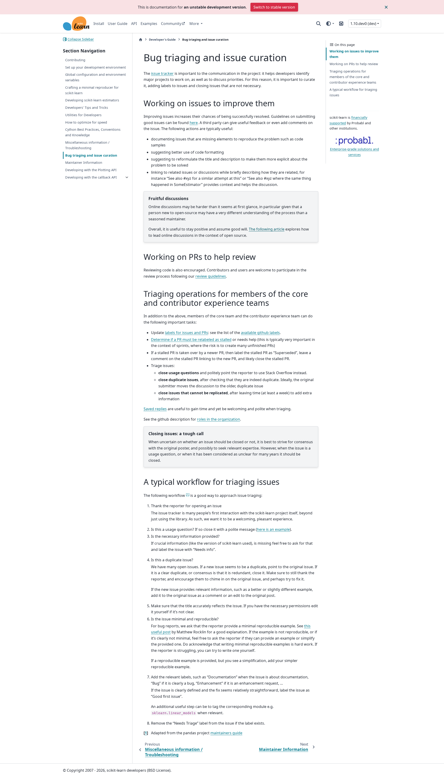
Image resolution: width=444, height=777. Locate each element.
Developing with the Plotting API (91, 170)
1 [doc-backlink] (146, 732)
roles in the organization (218, 419)
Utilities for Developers (83, 115)
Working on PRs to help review (354, 64)
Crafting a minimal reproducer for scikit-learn (92, 90)
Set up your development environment (95, 67)
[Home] (140, 39)
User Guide (117, 23)
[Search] (318, 23)
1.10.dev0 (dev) (363, 23)
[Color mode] (330, 23)
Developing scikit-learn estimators (92, 100)
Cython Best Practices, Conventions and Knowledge (92, 132)
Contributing (75, 60)
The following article (266, 229)
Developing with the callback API (91, 177)
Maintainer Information (83, 162)
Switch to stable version (274, 7)
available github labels (260, 332)
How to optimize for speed (86, 122)
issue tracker (162, 73)
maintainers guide (226, 732)
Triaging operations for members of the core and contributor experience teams (353, 77)
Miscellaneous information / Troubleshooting (87, 145)
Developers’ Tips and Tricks (86, 107)
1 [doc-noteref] (187, 494)
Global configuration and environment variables (95, 77)
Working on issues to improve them (354, 54)
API (134, 23)
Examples (149, 23)
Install (98, 23)
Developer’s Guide (162, 39)
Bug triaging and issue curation (91, 155)
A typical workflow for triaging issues (353, 92)
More (194, 23)
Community (171, 23)
